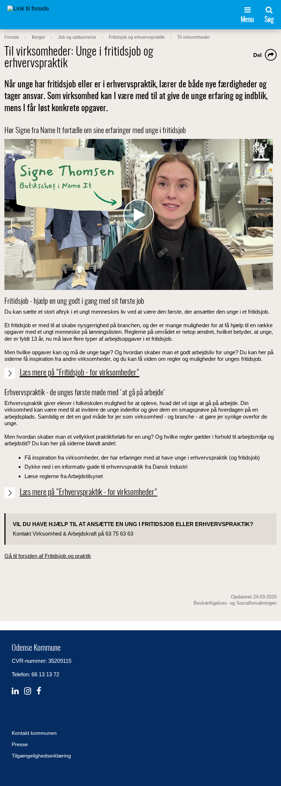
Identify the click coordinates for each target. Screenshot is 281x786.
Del (257, 55)
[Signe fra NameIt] (138, 214)
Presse (20, 744)
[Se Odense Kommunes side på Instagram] (27, 691)
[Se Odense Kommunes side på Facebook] (39, 691)
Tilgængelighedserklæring (41, 756)
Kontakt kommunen (34, 733)
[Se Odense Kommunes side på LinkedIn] (15, 691)
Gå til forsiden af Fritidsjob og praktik (47, 556)
